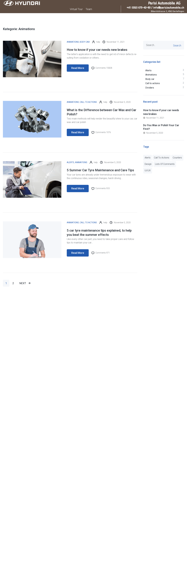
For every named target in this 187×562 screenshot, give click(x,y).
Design (148, 164)
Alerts (70, 162)
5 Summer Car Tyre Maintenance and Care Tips (100, 170)
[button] (174, 17)
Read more (77, 68)
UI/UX (148, 170)
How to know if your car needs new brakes (97, 50)
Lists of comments (165, 164)
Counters (177, 157)
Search (177, 45)
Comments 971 (102, 253)
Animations (73, 42)
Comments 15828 (103, 68)
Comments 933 (102, 188)
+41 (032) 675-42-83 (138, 7)
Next (23, 283)
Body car (85, 42)
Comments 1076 (103, 132)
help (98, 42)
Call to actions (88, 102)
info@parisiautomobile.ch (168, 7)
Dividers (149, 87)
